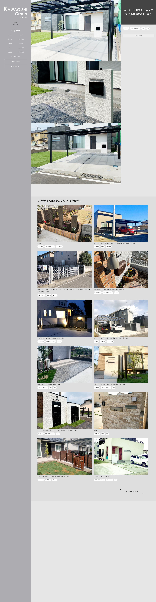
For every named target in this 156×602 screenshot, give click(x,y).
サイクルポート (97, 292)
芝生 (55, 387)
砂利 (51, 387)
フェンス (49, 295)
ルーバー (55, 295)
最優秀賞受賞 (15, 23)
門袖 (148, 28)
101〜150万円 (138, 35)
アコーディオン (41, 295)
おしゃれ (96, 341)
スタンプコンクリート (135, 28)
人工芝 (143, 28)
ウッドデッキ (109, 479)
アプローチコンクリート (99, 479)
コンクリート (41, 341)
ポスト (102, 433)
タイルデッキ (59, 246)
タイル (58, 433)
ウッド (102, 246)
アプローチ (40, 246)
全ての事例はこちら (132, 491)
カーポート (126, 28)
